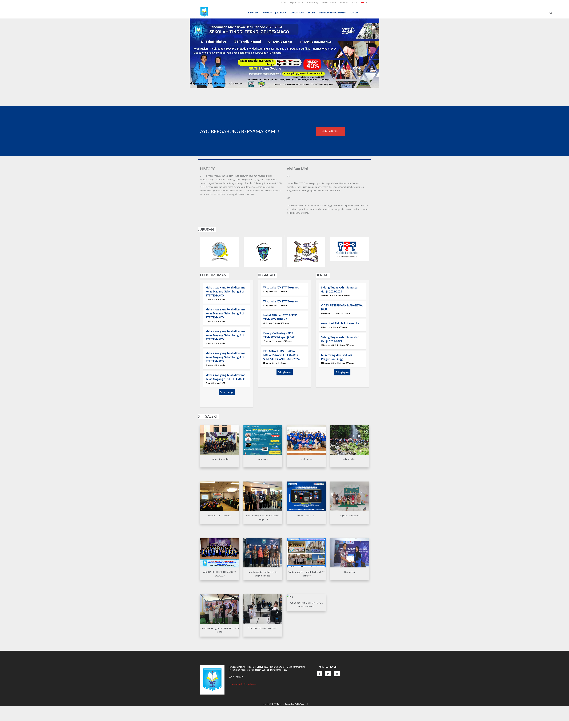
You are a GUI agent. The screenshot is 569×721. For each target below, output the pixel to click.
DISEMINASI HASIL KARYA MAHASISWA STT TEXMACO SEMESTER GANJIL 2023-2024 (281, 355)
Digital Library (296, 2)
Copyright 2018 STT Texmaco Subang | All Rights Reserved (284, 704)
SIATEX (282, 2)
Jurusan (280, 12)
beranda (253, 12)
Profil (266, 12)
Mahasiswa (296, 12)
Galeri (311, 12)
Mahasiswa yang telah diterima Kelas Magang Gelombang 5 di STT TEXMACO (225, 335)
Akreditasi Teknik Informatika (340, 323)
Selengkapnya (226, 392)
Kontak (354, 12)
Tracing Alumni (329, 2)
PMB (354, 2)
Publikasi (344, 2)
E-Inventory (312, 2)
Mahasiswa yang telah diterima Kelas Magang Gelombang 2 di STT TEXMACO (225, 291)
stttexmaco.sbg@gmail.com (242, 684)
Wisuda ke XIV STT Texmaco (281, 287)
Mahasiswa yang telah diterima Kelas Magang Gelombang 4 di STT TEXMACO (225, 357)
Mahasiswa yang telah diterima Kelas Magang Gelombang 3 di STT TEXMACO (225, 313)
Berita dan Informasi (331, 12)
